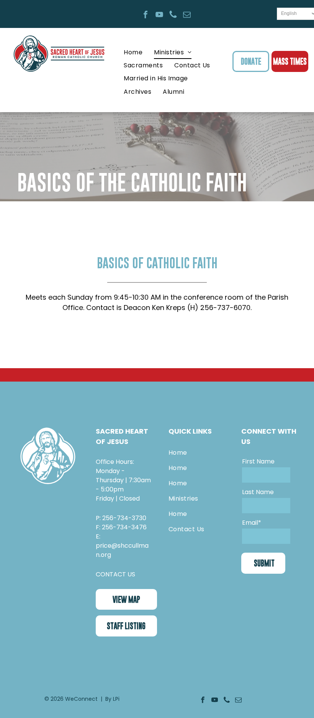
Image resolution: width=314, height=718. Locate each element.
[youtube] (159, 15)
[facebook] (145, 15)
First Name (258, 461)
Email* (251, 522)
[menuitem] (133, 52)
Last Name (258, 492)
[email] (187, 15)
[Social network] (173, 15)
